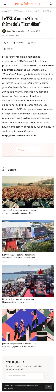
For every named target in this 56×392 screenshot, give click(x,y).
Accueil (5, 11)
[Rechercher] (51, 3)
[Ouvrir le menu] (5, 3)
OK (49, 387)
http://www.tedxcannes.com (19, 135)
